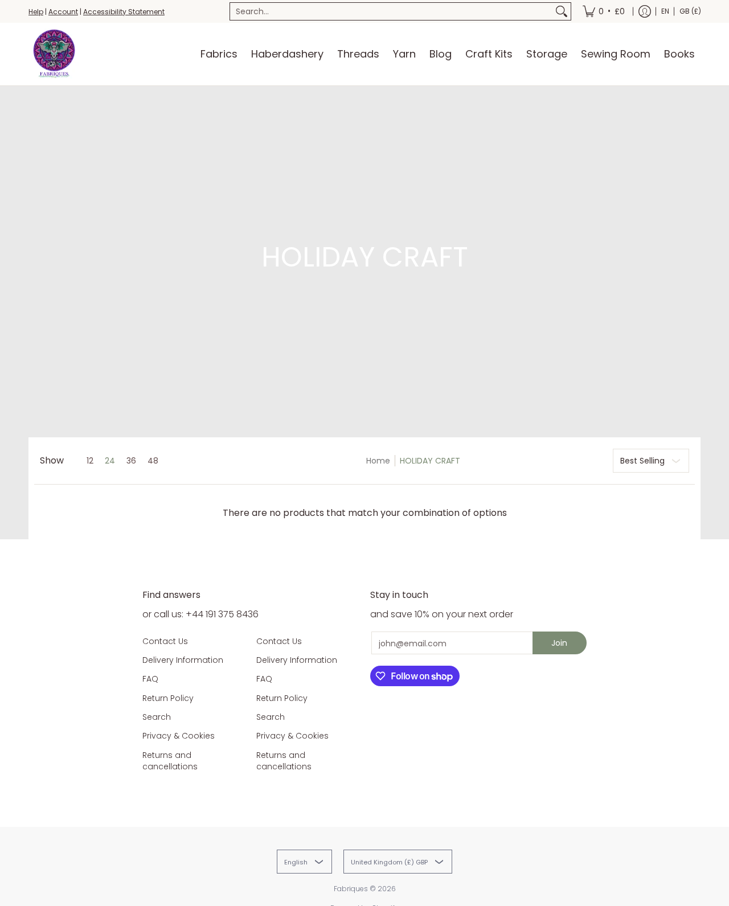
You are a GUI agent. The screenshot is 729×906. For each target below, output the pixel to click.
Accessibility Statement (124, 12)
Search (156, 717)
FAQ (150, 678)
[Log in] (644, 11)
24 (110, 460)
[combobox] (391, 11)
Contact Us (165, 641)
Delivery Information (182, 660)
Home (378, 460)
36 (131, 460)
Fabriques (351, 888)
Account (63, 12)
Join (559, 643)
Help (35, 12)
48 (153, 460)
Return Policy (168, 698)
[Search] (561, 11)
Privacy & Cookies (178, 735)
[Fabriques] (54, 54)
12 (90, 460)
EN (665, 11)
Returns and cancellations (170, 760)
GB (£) (690, 11)
